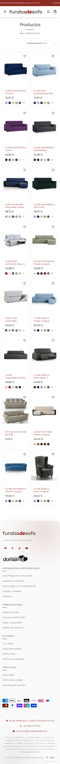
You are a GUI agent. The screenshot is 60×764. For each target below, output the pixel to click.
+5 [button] (23, 387)
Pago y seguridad (11, 622)
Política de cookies (12, 680)
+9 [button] (23, 217)
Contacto (7, 596)
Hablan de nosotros (12, 627)
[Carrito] (55, 12)
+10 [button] (23, 330)
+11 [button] (52, 217)
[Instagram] (12, 548)
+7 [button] (23, 160)
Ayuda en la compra (13, 581)
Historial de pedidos (13, 659)
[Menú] (5, 12)
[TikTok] (19, 548)
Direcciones (8, 654)
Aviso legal (8, 675)
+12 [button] (23, 103)
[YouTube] (27, 548)
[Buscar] (48, 12)
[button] (6, 103)
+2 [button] (23, 273)
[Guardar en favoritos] (24, 56)
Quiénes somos (10, 612)
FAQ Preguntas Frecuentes (17, 575)
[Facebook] (5, 548)
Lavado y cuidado (11, 591)
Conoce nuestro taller (14, 617)
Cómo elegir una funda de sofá (19, 586)
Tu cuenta (7, 643)
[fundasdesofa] (25, 12)
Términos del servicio (13, 685)
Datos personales (11, 648)
